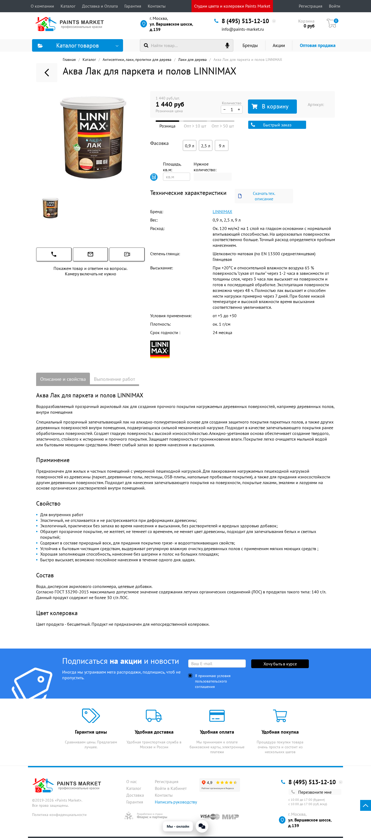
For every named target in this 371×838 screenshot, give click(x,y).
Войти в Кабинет (171, 788)
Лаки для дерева (192, 59)
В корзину (275, 106)
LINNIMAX (222, 211)
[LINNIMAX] (160, 349)
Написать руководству (176, 802)
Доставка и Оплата (100, 6)
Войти (334, 6)
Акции (279, 45)
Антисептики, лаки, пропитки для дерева (137, 59)
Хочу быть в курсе (280, 663)
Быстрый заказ (277, 124)
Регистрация (310, 6)
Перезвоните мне (315, 792)
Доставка (135, 795)
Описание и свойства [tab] (63, 379)
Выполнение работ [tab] (114, 379)
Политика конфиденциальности (59, 814)
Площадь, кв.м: (172, 166)
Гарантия (132, 6)
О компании (42, 6)
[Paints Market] (71, 24)
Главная (69, 59)
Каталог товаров (77, 45)
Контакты (157, 6)
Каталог (68, 6)
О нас (131, 781)
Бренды (250, 45)
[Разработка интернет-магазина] (145, 815)
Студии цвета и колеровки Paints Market (232, 6)
